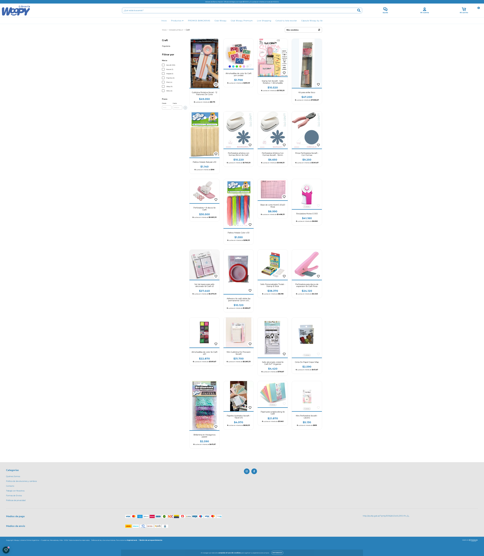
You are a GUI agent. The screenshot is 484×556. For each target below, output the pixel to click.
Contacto (10, 486)
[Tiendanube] (470, 541)
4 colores (307, 355)
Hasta (175, 103)
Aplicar (185, 108)
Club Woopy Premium (242, 21)
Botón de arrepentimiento (151, 540)
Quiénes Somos (13, 476)
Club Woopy (220, 21)
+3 (247, 66)
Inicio (164, 21)
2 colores (307, 206)
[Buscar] (359, 10)
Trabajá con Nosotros (15, 491)
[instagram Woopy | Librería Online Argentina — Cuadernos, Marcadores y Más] (4, 2)
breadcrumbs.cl (176, 30)
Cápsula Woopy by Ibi (312, 21)
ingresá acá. (132, 540)
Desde (164, 103)
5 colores (272, 405)
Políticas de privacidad (15, 500)
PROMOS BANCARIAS (199, 21)
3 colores (307, 409)
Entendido (277, 553)
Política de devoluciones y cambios (21, 481)
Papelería (166, 46)
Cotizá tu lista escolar (286, 21)
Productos (176, 21)
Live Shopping (264, 21)
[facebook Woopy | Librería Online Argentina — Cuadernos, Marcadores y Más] (7, 2)
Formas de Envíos (14, 495)
